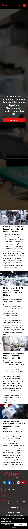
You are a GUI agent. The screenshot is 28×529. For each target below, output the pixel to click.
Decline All (7, 524)
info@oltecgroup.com (13, 489)
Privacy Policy (8, 521)
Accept (20, 524)
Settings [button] (14, 527)
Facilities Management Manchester (14, 515)
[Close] (26, 518)
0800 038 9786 (12, 495)
